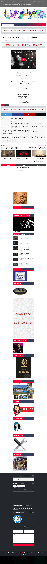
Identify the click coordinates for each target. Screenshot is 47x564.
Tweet (8, 114)
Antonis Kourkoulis (39, 552)
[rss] (26, 555)
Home (3, 34)
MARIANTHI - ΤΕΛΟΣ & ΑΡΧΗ (24, 253)
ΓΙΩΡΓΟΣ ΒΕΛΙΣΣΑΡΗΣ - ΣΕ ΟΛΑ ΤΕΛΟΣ (26, 242)
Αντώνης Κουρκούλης (17, 209)
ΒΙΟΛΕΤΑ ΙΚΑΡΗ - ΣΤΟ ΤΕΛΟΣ (7, 158)
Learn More (21, 6)
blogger (8, 165)
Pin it (30, 114)
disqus (23, 165)
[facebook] (21, 555)
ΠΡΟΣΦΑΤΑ (16, 234)
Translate (22, 487)
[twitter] (23, 555)
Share (19, 114)
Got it (27, 6)
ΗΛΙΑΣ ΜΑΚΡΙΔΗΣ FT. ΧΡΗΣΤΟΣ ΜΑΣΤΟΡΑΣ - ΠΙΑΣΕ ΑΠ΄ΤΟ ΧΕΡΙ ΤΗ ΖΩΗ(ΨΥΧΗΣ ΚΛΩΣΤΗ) (39, 160)
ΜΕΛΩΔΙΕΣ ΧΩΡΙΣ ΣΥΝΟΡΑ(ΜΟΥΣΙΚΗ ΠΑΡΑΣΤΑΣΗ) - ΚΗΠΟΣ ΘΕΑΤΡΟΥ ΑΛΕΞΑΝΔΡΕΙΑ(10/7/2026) (25, 248)
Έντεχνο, (13, 40)
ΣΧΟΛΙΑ (30, 234)
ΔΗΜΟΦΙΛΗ (23, 234)
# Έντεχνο (6, 104)
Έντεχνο (6, 34)
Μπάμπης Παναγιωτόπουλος (19, 210)
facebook (38, 165)
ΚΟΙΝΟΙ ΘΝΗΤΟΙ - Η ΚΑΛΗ (23, 263)
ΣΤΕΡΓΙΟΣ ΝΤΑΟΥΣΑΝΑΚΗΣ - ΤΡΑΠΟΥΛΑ (22, 159)
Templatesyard (27, 552)
